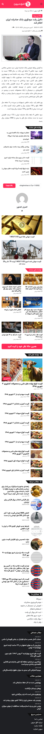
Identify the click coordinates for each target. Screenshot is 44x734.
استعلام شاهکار (35, 609)
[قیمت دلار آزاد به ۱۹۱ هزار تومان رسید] (11, 327)
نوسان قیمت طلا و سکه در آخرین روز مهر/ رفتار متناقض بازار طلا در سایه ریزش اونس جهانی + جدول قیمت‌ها (16, 568)
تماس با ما (38, 719)
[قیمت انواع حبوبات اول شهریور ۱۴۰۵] (36, 464)
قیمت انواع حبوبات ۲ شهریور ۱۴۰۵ (17, 432)
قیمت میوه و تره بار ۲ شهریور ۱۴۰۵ (17, 442)
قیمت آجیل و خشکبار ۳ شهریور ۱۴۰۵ (16, 404)
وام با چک (37, 622)
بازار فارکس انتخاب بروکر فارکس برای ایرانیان (16, 501)
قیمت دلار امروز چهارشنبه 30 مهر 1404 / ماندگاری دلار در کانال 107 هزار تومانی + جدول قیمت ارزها (15, 581)
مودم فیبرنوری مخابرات (32, 602)
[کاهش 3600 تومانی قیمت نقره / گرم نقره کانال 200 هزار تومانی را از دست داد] (36, 518)
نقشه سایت (38, 726)
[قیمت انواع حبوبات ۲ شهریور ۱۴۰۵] (36, 435)
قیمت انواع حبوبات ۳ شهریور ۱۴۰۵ (17, 413)
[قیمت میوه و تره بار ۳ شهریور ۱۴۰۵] (36, 397)
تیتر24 (38, 599)
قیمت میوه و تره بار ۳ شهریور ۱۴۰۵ (17, 394)
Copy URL (9, 185)
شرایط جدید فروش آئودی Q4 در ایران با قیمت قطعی (15, 527)
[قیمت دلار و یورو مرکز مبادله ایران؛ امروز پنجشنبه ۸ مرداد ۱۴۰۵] (36, 160)
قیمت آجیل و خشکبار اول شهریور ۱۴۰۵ (15, 470)
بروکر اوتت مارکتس (34, 619)
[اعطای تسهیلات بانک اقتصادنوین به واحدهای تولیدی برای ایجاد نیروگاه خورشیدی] (36, 135)
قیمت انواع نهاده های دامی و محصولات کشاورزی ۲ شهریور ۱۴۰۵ (15, 452)
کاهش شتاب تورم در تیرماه (12, 310)
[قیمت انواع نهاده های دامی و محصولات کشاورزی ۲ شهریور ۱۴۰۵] (36, 454)
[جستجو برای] (3, 4)
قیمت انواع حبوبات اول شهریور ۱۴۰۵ (16, 461)
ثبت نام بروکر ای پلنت (33, 612)
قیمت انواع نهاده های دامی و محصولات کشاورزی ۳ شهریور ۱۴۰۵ (22, 385)
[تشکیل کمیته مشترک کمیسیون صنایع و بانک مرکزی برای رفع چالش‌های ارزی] (11, 279)
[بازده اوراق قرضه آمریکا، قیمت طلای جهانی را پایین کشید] (36, 171)
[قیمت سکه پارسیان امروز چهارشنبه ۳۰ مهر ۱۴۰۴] (36, 557)
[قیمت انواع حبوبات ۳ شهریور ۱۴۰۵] (36, 416)
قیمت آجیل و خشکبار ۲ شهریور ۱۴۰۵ (16, 423)
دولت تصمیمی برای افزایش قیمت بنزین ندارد (15, 540)
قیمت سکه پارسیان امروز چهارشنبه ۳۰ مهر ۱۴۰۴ (15, 553)
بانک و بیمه (28, 11)
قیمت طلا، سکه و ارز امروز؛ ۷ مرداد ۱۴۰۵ (33, 336)
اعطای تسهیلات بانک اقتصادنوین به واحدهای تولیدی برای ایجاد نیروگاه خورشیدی (18, 136)
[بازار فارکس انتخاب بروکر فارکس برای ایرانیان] (36, 504)
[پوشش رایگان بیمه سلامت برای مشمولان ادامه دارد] (36, 149)
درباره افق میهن (36, 722)
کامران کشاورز (22, 207)
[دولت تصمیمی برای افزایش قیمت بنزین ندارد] (36, 544)
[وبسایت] (22, 211)
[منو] (41, 4)
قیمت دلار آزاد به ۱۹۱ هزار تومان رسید (11, 336)
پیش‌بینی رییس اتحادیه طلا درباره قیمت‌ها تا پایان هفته (33, 288)
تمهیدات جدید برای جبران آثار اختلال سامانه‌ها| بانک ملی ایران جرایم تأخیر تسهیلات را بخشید (33, 313)
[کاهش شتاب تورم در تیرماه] (11, 302)
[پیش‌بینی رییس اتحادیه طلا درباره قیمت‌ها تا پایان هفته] (32, 279)
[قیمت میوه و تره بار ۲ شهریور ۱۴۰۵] (36, 445)
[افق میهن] (22, 4)
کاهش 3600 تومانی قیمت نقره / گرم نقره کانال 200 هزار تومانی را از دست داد (16, 515)
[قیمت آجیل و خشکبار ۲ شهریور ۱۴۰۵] (36, 426)
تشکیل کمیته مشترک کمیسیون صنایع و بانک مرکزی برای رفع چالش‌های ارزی (11, 289)
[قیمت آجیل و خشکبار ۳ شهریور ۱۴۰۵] (36, 407)
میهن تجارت (37, 729)
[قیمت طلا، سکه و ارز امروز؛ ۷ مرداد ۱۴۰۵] (32, 327)
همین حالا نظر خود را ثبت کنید (22, 346)
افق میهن (37, 11)
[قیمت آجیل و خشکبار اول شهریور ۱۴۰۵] (36, 473)
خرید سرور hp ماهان (33, 615)
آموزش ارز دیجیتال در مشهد (30, 605)
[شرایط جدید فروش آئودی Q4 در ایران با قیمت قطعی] (36, 531)
